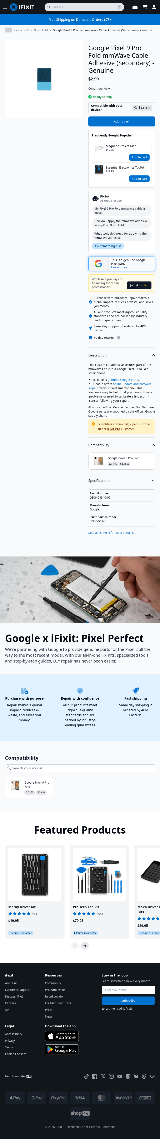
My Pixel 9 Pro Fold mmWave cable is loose (120, 210)
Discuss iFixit (14, 996)
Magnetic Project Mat (121, 146)
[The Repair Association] (152, 1076)
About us (11, 983)
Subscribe (128, 1001)
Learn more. (119, 267)
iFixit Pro (113, 429)
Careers (10, 1003)
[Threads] (144, 1076)
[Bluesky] (136, 1076)
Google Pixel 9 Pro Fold (32, 30)
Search (144, 107)
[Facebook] (94, 1076)
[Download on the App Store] (62, 1036)
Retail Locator (54, 996)
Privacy (10, 1041)
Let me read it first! (118, 1008)
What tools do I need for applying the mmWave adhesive (120, 235)
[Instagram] (111, 1076)
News (49, 1016)
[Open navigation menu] (5, 7)
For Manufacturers (58, 1003)
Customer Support (18, 990)
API (7, 1010)
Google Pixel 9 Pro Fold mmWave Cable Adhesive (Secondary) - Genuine (102, 30)
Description (97, 355)
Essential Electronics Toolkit (125, 167)
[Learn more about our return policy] (118, 337)
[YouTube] (119, 1076)
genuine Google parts (123, 380)
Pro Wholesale (55, 990)
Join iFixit (139, 285)
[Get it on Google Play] (62, 1049)
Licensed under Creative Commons (91, 1127)
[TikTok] (86, 1076)
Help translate (15, 1076)
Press (48, 1010)
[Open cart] (145, 7)
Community (53, 983)
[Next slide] (85, 945)
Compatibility (98, 445)
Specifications (99, 480)
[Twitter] (103, 1076)
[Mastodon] (128, 1076)
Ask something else (107, 246)
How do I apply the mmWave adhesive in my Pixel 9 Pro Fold (121, 223)
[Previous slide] (75, 945)
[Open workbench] (135, 7)
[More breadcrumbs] (8, 30)
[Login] (154, 7)
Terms (9, 1047)
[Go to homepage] (24, 7)
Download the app (60, 1026)
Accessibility (13, 1034)
